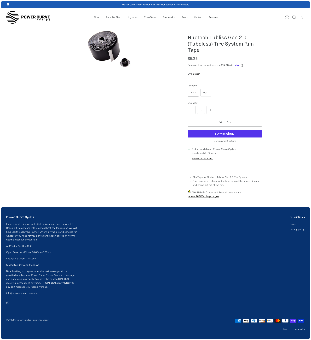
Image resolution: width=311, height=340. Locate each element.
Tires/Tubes (150, 17)
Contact (198, 17)
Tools (185, 17)
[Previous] (97, 4)
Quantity (192, 103)
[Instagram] (8, 5)
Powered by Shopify (40, 320)
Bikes (96, 17)
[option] (108, 49)
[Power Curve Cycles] (28, 17)
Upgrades (132, 17)
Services (213, 17)
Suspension (169, 17)
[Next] (213, 4)
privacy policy (297, 229)
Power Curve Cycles (22, 320)
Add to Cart (225, 122)
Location (192, 85)
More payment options (224, 141)
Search (293, 224)
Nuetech (195, 73)
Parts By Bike (113, 17)
